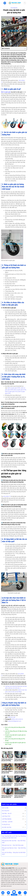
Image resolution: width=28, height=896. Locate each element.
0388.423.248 (11, 717)
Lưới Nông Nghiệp (6, 819)
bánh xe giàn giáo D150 (20, 389)
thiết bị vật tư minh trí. (17, 719)
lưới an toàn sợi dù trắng (14, 691)
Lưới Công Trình (6, 816)
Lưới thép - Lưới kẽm (7, 821)
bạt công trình (5, 810)
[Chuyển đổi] (25, 813)
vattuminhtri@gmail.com (14, 721)
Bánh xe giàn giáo (6, 92)
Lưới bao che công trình (11, 686)
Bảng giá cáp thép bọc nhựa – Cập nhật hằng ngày (14, 848)
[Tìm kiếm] (24, 3)
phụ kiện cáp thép (6, 827)
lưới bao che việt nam (13, 688)
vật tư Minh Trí (7, 496)
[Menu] (4, 3)
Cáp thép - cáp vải (6, 813)
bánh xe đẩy (5, 808)
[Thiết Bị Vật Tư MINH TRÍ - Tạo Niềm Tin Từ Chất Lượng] (15, 3)
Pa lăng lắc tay (6, 824)
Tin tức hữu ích (14, 7)
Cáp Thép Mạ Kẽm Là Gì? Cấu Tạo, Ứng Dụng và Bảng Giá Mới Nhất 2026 (14, 837)
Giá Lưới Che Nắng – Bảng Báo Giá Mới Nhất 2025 (13, 853)
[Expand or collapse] (25, 48)
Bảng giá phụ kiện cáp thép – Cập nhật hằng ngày (13, 841)
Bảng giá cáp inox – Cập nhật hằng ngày (12, 845)
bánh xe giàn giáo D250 (14, 388)
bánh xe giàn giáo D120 (11, 391)
